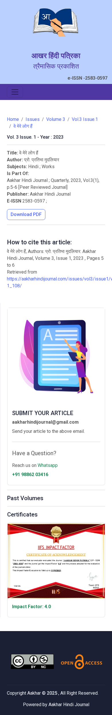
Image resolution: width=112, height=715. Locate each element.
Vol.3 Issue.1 (85, 119)
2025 (52, 693)
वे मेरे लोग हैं (22, 126)
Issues (33, 119)
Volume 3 (55, 119)
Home (13, 119)
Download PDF (26, 214)
